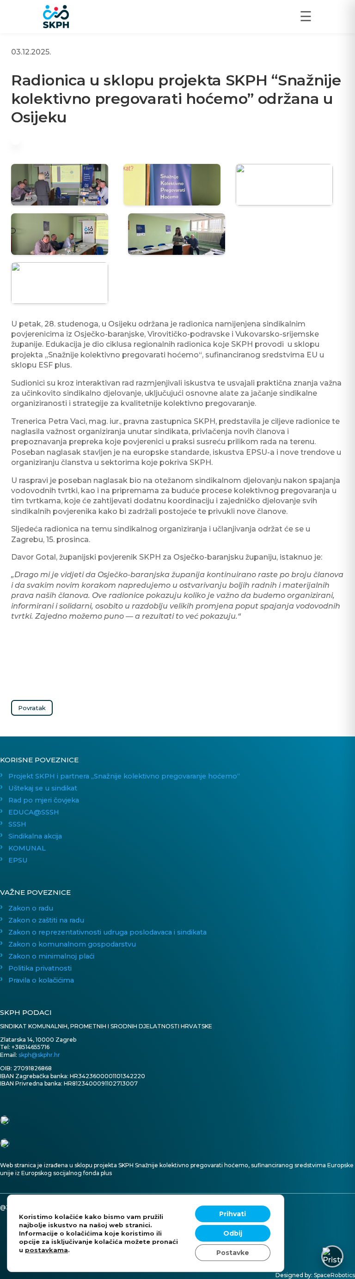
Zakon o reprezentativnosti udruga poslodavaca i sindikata (107, 932)
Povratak (32, 708)
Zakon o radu (30, 908)
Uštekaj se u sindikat (42, 788)
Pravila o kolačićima (41, 980)
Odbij (232, 1233)
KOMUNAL (27, 848)
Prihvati (232, 1214)
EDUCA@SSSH (33, 812)
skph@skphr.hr (39, 1054)
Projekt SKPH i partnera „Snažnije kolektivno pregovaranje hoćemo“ (124, 776)
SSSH (17, 824)
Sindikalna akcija (35, 836)
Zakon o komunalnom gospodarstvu (72, 944)
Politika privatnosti (40, 968)
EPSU (18, 860)
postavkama (46, 1250)
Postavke (232, 1253)
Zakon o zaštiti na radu (46, 920)
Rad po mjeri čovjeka (43, 800)
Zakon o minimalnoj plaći (51, 956)
